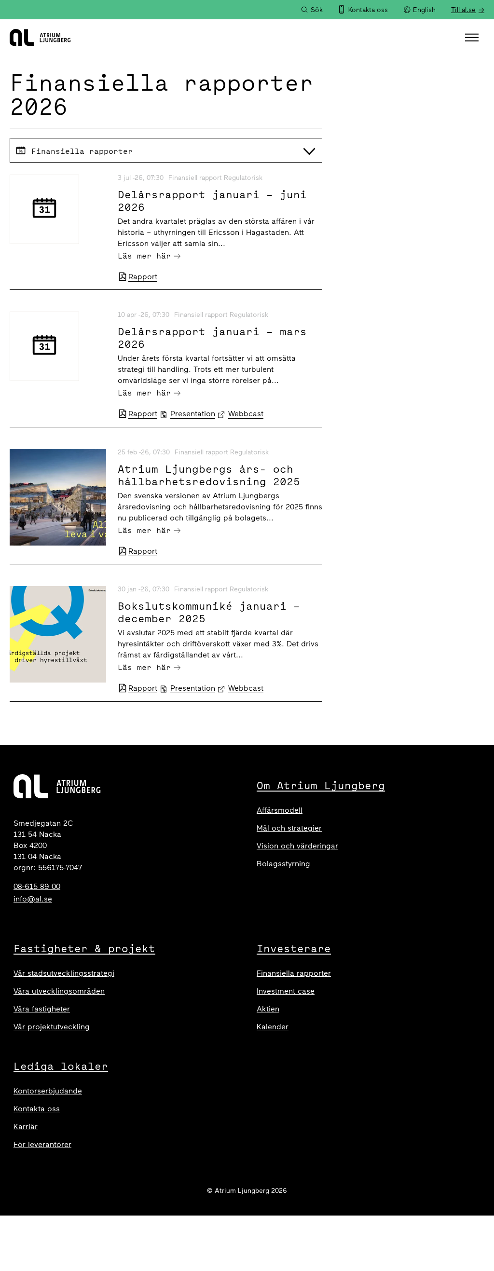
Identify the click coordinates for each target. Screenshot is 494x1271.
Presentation (192, 413)
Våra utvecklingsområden (59, 991)
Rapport (142, 276)
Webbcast (245, 413)
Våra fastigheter (42, 1008)
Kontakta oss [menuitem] (368, 10)
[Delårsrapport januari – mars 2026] (58, 346)
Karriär (26, 1126)
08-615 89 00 (37, 886)
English (424, 10)
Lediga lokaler (61, 1066)
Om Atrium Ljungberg (321, 785)
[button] (473, 37)
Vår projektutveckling (52, 1026)
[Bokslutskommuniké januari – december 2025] (58, 634)
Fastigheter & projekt (84, 948)
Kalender (272, 1026)
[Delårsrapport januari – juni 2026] (58, 209)
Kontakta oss (37, 1108)
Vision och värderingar (297, 845)
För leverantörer (42, 1144)
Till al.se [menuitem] (463, 10)
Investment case (286, 991)
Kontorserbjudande (48, 1090)
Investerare (294, 948)
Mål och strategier (289, 828)
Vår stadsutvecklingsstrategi (64, 973)
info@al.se (33, 898)
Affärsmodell (279, 810)
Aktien (268, 1008)
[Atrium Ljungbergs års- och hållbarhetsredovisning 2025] (58, 497)
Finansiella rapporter (294, 973)
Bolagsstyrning (283, 863)
